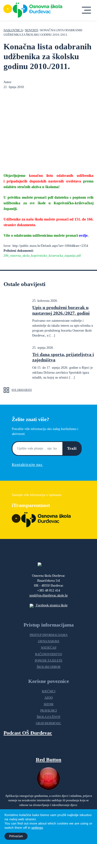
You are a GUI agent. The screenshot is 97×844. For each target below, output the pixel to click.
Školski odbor (49, 667)
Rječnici (48, 691)
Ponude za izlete (48, 660)
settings (37, 827)
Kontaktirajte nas (27, 464)
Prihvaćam (16, 836)
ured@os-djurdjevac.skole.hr (48, 595)
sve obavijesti (22, 389)
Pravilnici (48, 710)
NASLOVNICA (13, 30)
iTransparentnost (31, 505)
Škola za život (49, 717)
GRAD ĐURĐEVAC (48, 723)
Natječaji (48, 647)
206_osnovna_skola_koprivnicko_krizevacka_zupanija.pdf (42, 255)
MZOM (48, 704)
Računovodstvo (48, 654)
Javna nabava (48, 641)
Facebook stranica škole (51, 605)
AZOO (48, 697)
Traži (72, 448)
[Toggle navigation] (86, 10)
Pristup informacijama (49, 635)
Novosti (31, 30)
